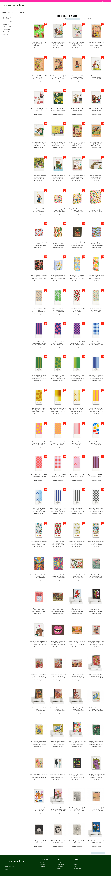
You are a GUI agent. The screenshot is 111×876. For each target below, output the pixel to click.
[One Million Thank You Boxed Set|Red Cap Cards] (95, 696)
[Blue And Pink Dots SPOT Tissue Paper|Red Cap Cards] (57, 330)
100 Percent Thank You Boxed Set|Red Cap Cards (39, 742)
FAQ (75, 866)
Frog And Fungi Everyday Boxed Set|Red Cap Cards (77, 708)
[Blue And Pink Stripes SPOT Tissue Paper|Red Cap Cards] (38, 330)
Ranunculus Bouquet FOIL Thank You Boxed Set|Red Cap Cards (58, 808)
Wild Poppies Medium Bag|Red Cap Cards (39, 276)
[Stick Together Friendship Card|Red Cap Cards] (95, 130)
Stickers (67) (6, 29)
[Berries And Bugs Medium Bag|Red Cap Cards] (95, 230)
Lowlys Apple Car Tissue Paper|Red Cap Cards (58, 542)
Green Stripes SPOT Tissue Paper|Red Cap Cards (39, 376)
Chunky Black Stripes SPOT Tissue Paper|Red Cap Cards (77, 509)
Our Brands (42, 866)
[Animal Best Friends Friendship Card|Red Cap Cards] (76, 130)
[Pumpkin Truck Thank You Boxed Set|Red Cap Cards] (57, 596)
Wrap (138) (6, 34)
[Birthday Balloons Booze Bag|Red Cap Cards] (95, 263)
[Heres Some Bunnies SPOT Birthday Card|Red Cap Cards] (38, 31)
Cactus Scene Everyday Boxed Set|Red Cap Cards (39, 675)
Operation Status (77, 868)
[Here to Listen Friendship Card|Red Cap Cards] (95, 164)
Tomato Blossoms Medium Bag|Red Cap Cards (58, 243)
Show (83, 18)
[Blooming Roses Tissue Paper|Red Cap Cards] (76, 297)
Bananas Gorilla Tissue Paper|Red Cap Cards (77, 542)
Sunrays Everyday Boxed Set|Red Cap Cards (39, 841)
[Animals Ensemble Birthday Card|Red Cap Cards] (57, 31)
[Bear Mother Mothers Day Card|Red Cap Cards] (38, 130)
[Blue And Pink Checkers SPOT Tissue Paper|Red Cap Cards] (76, 330)
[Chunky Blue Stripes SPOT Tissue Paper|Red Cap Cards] (57, 496)
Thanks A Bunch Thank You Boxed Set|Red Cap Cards (96, 775)
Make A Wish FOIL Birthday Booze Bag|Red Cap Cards (77, 276)
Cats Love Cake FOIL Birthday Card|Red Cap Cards (77, 43)
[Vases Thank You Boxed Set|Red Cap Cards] (57, 763)
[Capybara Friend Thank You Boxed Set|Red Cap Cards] (38, 629)
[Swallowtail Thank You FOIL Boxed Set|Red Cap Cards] (95, 596)
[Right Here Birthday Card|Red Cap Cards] (57, 64)
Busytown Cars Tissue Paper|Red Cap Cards (96, 542)
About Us (42, 862)
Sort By (95, 18)
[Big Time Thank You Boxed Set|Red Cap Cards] (57, 729)
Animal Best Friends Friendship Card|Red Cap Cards (77, 143)
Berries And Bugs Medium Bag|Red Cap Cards (96, 243)
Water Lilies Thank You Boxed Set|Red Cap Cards (96, 742)
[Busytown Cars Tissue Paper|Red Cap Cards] (95, 530)
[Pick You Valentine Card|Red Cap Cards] (38, 197)
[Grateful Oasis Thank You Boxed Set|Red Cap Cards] (57, 696)
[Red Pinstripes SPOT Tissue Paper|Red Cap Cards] (76, 430)
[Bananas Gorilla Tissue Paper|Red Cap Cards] (76, 530)
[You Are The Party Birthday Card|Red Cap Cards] (76, 64)
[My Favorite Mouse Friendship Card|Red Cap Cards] (57, 164)
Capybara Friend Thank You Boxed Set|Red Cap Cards (38, 642)
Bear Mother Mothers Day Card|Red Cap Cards (39, 143)
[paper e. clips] (13, 5)
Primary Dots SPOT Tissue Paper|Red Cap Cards (96, 442)
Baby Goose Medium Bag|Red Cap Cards (57, 276)
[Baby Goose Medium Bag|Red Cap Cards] (57, 263)
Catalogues (59, 870)
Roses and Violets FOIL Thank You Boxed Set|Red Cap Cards (77, 742)
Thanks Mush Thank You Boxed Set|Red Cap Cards (77, 575)
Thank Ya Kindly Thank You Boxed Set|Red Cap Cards (96, 642)
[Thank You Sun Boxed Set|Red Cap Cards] (95, 796)
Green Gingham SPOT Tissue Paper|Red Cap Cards (77, 376)
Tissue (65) (6, 32)
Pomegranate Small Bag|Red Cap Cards (39, 243)
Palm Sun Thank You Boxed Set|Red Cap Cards (58, 841)
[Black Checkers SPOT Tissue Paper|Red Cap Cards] (95, 496)
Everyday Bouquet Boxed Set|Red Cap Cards (38, 775)
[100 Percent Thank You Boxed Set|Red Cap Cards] (38, 730)
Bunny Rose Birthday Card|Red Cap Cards (39, 109)
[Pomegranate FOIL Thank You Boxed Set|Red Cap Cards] (76, 596)
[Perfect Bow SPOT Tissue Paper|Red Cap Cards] (57, 297)
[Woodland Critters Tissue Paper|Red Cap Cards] (95, 297)
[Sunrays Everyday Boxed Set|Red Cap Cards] (38, 829)
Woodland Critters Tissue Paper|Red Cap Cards (96, 309)
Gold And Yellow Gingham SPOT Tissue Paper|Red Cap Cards (58, 409)
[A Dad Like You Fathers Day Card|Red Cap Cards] (95, 97)
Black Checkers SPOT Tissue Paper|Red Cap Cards (96, 509)
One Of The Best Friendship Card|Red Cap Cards (39, 176)
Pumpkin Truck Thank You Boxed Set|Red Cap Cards (58, 609)
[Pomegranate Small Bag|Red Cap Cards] (38, 230)
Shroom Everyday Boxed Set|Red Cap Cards (77, 841)
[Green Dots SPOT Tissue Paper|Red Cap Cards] (57, 363)
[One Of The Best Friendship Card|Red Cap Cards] (38, 164)
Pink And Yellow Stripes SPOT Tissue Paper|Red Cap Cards (96, 409)
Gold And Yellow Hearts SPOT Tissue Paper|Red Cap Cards (77, 409)
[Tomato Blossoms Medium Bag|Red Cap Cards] (57, 230)
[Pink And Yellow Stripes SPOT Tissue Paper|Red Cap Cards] (95, 397)
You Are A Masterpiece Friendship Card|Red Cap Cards (77, 176)
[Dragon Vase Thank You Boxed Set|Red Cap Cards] (38, 596)
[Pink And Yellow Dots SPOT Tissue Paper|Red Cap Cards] (38, 430)
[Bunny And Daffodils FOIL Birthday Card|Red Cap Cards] (57, 97)
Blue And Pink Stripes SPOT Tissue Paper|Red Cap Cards (39, 342)
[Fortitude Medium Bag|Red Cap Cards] (76, 230)
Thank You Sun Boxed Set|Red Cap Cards (96, 808)
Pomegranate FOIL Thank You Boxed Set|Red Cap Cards (77, 609)
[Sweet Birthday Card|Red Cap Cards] (95, 31)
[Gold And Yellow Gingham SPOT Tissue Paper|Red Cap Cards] (57, 397)
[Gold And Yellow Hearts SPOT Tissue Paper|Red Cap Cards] (76, 397)
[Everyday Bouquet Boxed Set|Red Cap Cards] (38, 763)
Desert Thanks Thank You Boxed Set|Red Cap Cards (77, 675)
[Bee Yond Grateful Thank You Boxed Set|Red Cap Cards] (95, 563)
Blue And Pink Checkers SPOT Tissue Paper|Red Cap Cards (77, 342)
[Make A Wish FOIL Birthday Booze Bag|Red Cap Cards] (76, 263)
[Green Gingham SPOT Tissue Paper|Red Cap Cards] (76, 363)
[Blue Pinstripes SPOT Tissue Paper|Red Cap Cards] (95, 363)
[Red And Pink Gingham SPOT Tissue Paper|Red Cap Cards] (57, 463)
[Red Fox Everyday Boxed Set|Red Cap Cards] (38, 696)
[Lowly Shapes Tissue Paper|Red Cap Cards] (38, 530)
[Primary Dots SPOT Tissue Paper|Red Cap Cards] (95, 430)
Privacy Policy (106, 874)
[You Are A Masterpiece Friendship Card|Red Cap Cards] (76, 164)
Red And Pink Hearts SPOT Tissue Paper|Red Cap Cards (77, 475)
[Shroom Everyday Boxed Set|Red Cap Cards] (76, 829)
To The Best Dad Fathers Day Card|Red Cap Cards (77, 109)
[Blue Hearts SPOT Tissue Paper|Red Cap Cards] (38, 496)
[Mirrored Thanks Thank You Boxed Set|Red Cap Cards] (38, 563)
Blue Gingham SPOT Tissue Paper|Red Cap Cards (96, 342)
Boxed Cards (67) (7, 22)
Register (102, 1)
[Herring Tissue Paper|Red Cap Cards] (38, 297)
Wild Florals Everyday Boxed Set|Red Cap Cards (96, 675)
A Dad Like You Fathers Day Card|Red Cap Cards (96, 109)
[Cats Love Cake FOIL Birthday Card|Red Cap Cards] (76, 31)
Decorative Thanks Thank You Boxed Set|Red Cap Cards (58, 575)
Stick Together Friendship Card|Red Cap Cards (96, 143)
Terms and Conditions (97, 874)
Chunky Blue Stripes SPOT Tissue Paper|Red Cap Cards (57, 509)
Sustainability (42, 864)
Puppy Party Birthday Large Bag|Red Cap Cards (96, 209)
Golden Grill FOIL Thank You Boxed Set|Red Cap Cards (58, 642)
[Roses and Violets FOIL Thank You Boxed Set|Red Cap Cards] (76, 729)
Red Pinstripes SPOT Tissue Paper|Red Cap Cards (77, 442)
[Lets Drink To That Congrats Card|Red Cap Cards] (95, 64)
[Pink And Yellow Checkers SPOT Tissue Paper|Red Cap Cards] (57, 430)
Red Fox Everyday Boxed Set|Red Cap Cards (39, 708)
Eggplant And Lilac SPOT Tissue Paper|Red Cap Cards (96, 475)
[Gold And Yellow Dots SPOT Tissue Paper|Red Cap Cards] (38, 397)
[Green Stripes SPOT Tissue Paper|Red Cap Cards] (38, 363)
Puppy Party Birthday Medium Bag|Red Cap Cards (77, 209)
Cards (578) (6, 24)
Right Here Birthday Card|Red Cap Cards (58, 76)
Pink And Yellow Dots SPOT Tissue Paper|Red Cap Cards (39, 442)
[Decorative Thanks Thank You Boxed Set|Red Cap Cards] (57, 563)
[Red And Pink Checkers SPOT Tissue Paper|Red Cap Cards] (38, 463)
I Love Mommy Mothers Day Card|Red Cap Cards (58, 143)
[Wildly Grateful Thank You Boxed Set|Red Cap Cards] (38, 796)
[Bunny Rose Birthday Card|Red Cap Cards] (38, 97)
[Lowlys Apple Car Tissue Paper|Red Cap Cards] (57, 530)
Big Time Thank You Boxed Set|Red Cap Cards (58, 742)
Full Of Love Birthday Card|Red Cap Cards (39, 76)
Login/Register (60, 866)
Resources (76, 864)
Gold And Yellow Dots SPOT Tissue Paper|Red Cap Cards (39, 409)
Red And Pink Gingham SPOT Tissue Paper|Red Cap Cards (58, 475)
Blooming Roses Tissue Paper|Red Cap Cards (77, 309)
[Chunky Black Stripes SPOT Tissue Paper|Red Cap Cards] (76, 496)
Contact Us (76, 862)
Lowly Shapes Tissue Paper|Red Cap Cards (39, 542)
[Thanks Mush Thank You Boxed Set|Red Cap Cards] (76, 563)
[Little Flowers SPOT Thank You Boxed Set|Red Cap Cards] (76, 763)
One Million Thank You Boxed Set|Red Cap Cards (96, 708)
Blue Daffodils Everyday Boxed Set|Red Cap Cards (96, 841)
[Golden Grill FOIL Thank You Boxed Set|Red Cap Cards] (57, 629)
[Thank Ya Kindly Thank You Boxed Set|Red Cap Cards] (95, 630)
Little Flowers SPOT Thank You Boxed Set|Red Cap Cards (77, 775)
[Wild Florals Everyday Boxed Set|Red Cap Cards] (95, 663)
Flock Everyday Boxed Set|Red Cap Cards (77, 808)
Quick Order (59, 862)
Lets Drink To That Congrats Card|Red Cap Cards (96, 76)
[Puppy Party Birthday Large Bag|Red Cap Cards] (95, 197)
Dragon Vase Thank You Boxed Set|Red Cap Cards (39, 609)
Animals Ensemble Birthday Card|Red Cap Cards (58, 43)
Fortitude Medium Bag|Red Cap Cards (77, 243)
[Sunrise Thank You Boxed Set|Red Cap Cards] (76, 630)
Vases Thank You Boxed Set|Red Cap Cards (58, 775)
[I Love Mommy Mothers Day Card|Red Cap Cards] (57, 130)
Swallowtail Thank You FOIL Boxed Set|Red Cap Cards (96, 609)
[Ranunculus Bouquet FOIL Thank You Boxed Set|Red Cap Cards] (57, 796)
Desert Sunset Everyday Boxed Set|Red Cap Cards (58, 675)
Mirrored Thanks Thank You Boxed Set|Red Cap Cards (38, 575)
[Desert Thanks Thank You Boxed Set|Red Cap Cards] (76, 663)
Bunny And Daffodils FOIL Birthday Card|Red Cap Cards (57, 109)
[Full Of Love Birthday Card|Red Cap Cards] (38, 64)
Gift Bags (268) (7, 27)
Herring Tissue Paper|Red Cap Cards (38, 309)
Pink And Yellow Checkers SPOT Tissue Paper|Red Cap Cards (58, 442)
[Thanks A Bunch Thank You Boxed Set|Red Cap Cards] (95, 763)
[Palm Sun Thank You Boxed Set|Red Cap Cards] (57, 829)
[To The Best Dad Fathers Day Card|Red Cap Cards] (76, 97)
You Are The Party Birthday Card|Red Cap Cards (77, 76)
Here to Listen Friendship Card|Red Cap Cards (96, 176)
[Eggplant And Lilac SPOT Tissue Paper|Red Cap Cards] (95, 463)
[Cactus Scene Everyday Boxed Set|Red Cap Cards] (38, 663)
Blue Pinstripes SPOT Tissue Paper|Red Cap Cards (96, 376)
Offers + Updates (60, 864)
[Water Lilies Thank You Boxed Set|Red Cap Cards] (95, 730)
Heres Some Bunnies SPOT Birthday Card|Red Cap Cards (38, 43)
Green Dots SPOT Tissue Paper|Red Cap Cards (58, 376)
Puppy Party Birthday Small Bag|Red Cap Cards (58, 209)
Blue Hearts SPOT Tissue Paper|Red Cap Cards (39, 509)
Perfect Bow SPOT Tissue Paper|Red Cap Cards (58, 309)
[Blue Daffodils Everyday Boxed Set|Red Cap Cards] (95, 829)
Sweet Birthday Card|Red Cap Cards (96, 43)
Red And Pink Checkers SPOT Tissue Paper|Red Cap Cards (39, 475)
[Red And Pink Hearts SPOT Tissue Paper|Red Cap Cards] (76, 463)
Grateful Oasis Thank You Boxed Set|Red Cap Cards (58, 708)
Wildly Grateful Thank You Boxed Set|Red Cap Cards (39, 808)
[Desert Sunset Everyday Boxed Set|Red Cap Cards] (57, 663)
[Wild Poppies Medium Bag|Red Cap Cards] (38, 263)
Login (107, 1)
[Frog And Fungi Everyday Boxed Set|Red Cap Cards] (76, 696)
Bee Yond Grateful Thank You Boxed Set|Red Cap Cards (96, 575)
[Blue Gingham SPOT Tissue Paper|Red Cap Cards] (95, 330)
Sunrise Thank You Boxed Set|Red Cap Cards (77, 642)
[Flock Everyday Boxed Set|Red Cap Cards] (76, 796)
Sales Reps (59, 868)
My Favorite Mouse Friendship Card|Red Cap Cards (58, 176)
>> (79, 18)
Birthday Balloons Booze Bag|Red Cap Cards (96, 276)
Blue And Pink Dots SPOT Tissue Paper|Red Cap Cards (58, 342)
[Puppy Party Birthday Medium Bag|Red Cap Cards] (76, 197)
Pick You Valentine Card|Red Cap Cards (39, 209)
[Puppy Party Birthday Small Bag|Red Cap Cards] (57, 197)
